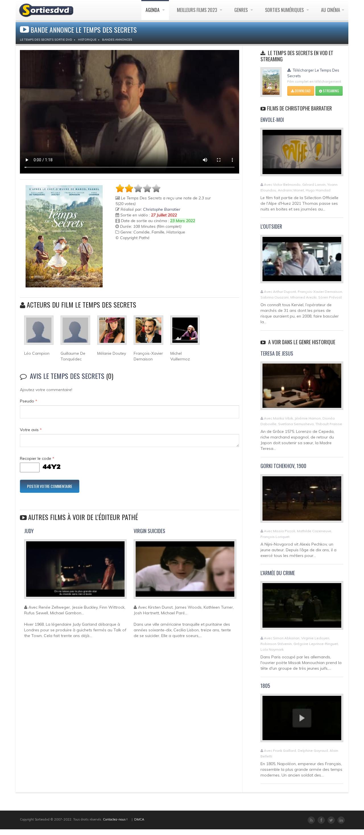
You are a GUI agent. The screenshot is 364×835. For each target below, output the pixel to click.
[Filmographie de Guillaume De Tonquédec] (75, 332)
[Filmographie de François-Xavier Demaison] (148, 332)
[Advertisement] (148, 254)
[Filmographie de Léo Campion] (38, 332)
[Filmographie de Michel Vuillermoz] (185, 332)
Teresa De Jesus (276, 353)
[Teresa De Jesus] (301, 388)
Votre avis (31, 429)
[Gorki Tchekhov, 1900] (301, 500)
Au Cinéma (330, 10)
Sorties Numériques (285, 10)
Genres (241, 10)
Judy (29, 531)
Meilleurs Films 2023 (197, 10)
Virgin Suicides (149, 531)
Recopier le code (37, 458)
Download (302, 90)
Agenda (153, 10)
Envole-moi (272, 119)
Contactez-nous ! (115, 819)
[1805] (301, 720)
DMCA (139, 819)
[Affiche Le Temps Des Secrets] (64, 236)
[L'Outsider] (301, 261)
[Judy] (75, 571)
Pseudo (28, 401)
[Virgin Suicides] (185, 571)
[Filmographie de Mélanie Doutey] (112, 332)
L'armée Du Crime (277, 573)
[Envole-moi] (301, 154)
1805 (265, 685)
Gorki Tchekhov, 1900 (283, 465)
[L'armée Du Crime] (301, 607)
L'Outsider (271, 226)
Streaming (330, 90)
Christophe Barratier (161, 209)
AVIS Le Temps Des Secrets (67, 376)
